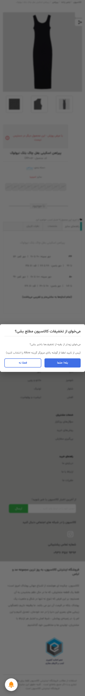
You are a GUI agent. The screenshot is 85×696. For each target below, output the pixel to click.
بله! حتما (62, 363)
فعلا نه (23, 363)
